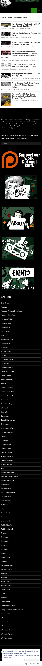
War (2, 618)
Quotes (4, 561)
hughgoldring (14, 28)
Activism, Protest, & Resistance (12, 311)
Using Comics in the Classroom (12, 610)
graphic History (6, 464)
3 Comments (34, 100)
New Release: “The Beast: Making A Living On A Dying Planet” (26, 25)
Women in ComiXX (7, 630)
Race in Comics (6, 569)
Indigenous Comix (7, 472)
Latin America (6, 501)
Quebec (4, 553)
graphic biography (7, 456)
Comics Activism (7, 388)
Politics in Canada (7, 529)
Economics (5, 416)
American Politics (7, 319)
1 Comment (36, 78)
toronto (4, 598)
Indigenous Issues (7, 480)
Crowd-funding (6, 404)
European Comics (7, 432)
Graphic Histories (7, 460)
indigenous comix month (9, 476)
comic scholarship (7, 380)
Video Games (6, 614)
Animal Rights (6, 323)
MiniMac (16, 37)
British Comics (6, 351)
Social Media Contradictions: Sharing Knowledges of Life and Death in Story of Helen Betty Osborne (19, 54)
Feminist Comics (7, 444)
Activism (4, 307)
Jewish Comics (6, 489)
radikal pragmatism (17, 60)
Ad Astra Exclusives (8, 315)
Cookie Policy (7, 657)
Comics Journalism (7, 392)
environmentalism (7, 428)
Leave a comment (24, 28)
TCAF (3, 593)
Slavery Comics (6, 585)
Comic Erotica (6, 376)
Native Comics (6, 513)
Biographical (5, 343)
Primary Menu (39, 10)
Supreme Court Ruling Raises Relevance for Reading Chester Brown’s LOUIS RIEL (24, 96)
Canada (3, 355)
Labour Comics (6, 497)
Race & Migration (7, 565)
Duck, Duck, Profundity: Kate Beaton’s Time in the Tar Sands (24, 65)
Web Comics (5, 626)
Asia (2, 335)
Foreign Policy (6, 448)
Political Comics (6, 525)
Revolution (5, 581)
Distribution (5, 408)
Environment (5, 424)
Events (3, 436)
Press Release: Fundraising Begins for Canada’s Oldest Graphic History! (25, 85)
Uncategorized (6, 602)
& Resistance (5, 303)
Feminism (4, 440)
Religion (4, 573)
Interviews (5, 484)
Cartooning (5, 363)
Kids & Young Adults (8, 493)
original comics (6, 521)
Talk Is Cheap (6, 589)
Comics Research (7, 396)
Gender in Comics (7, 452)
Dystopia (4, 412)
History (3, 468)
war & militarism (6, 622)
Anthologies (5, 327)
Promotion (5, 541)
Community (5, 400)
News (3, 517)
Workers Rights (6, 638)
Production (5, 537)
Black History (5, 347)
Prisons (3, 533)
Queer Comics (6, 557)
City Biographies (7, 367)
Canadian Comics (7, 359)
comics (3, 384)
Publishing (4, 549)
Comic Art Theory (7, 371)
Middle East (5, 505)
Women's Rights (7, 634)
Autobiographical (7, 339)
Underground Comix (8, 606)
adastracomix (17, 47)
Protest (4, 545)
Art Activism (5, 331)
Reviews (4, 577)
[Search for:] (21, 144)
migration (4, 509)
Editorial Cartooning (8, 420)
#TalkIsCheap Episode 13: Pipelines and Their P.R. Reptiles (26, 43)
